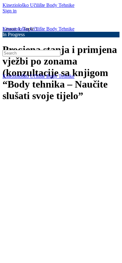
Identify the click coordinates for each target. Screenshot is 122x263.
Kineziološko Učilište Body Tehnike (38, 5)
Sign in (10, 10)
